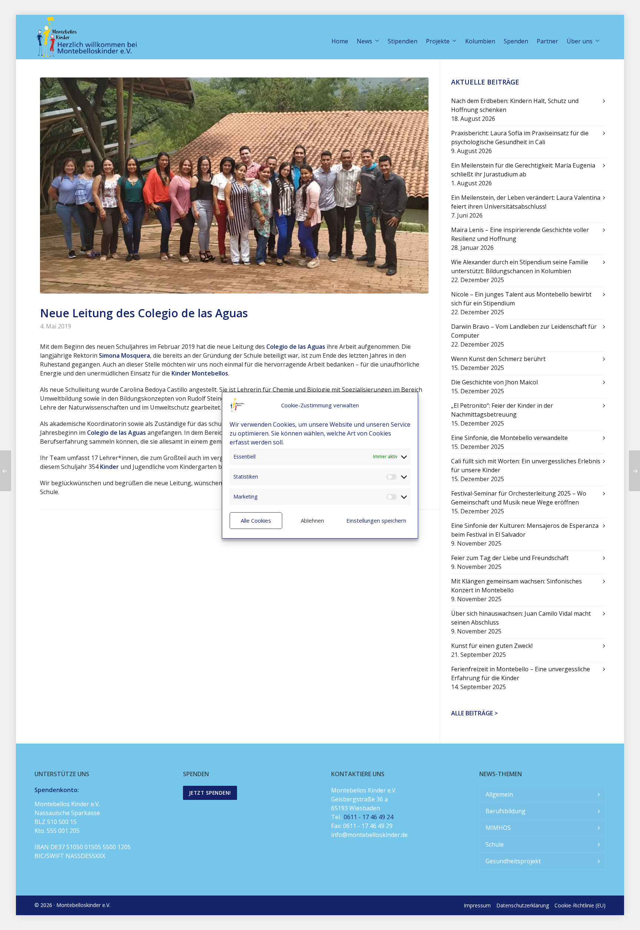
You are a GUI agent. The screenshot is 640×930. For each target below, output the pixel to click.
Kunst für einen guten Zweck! (492, 646)
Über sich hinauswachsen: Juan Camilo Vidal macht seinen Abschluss (521, 617)
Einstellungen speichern (376, 520)
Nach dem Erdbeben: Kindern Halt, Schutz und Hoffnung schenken (515, 105)
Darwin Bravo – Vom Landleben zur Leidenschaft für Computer (524, 331)
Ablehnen (312, 520)
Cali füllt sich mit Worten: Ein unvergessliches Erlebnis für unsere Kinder (525, 465)
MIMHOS (498, 828)
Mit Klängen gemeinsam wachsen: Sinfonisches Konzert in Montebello (516, 585)
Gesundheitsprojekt (513, 861)
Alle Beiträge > (474, 713)
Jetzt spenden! (210, 792)
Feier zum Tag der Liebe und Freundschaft (510, 558)
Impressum (477, 905)
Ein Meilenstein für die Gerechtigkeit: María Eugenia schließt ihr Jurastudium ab (523, 169)
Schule (495, 844)
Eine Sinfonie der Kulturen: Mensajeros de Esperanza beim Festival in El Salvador (525, 530)
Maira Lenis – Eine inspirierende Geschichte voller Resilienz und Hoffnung (520, 234)
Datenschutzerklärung (522, 905)
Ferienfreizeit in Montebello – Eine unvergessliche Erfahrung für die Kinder (520, 673)
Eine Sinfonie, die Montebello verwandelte (509, 438)
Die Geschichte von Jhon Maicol (494, 382)
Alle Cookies (256, 520)
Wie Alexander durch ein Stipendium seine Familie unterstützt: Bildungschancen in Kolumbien (519, 266)
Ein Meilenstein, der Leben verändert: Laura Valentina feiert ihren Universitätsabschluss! (525, 202)
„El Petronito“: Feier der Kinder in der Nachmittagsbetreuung (502, 409)
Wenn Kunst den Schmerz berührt (498, 359)
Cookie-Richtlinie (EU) (580, 905)
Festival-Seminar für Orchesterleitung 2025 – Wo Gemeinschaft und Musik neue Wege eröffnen (518, 497)
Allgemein (499, 794)
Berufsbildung (506, 811)
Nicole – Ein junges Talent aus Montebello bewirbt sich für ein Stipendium (521, 298)
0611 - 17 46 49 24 (368, 817)
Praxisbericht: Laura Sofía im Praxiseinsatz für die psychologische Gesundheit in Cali (520, 137)
